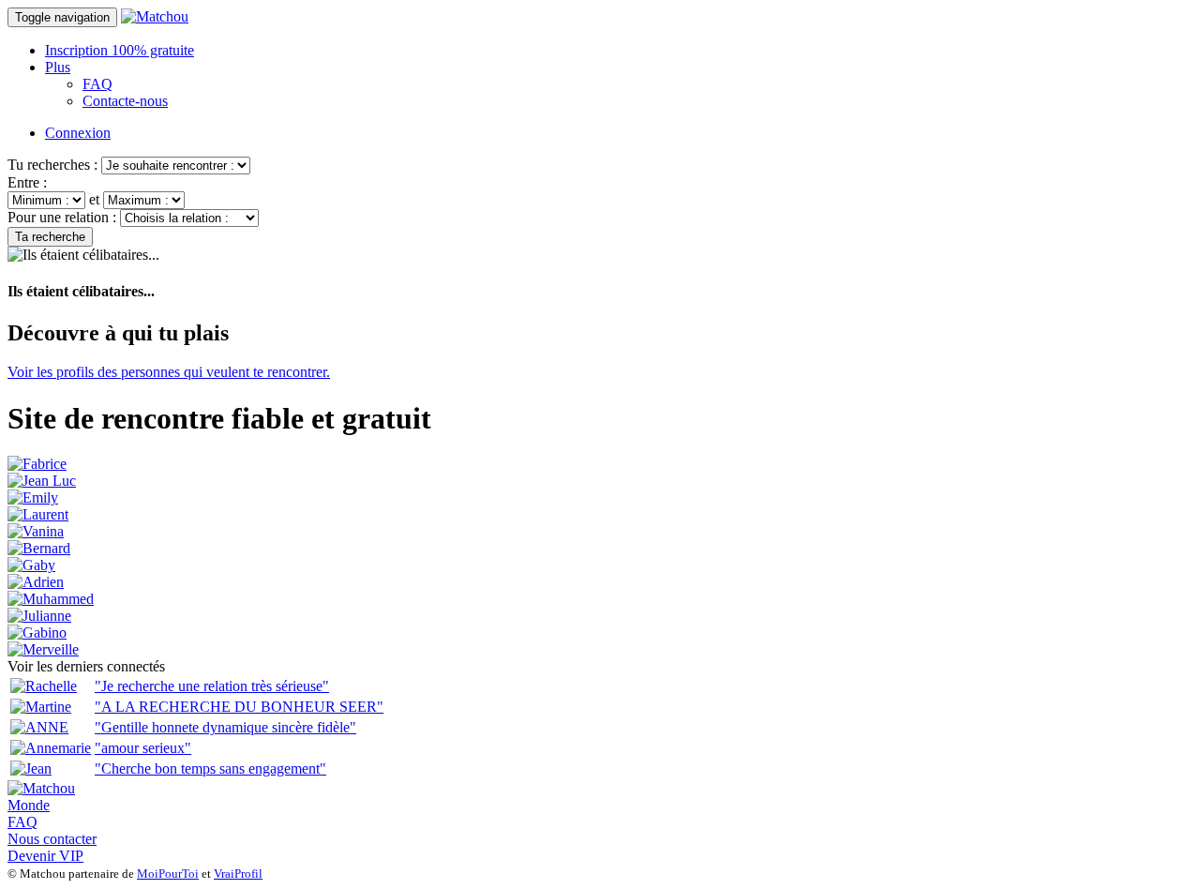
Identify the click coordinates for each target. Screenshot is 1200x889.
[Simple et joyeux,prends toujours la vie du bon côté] (37, 632)
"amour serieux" (143, 748)
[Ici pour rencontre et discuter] (31, 565)
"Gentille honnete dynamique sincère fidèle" (225, 727)
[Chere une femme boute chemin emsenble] (37, 464)
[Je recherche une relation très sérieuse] (43, 686)
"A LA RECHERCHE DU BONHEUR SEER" (239, 707)
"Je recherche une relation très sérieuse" (212, 686)
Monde (29, 805)
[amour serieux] (50, 748)
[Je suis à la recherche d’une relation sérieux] (39, 616)
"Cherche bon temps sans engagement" (210, 768)
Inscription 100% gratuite (119, 50)
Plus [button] (57, 67)
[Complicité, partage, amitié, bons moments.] (39, 548)
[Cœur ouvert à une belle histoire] (43, 649)
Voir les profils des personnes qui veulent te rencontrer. (169, 372)
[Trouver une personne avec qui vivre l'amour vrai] (51, 599)
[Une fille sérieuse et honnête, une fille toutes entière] (33, 497)
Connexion (78, 133)
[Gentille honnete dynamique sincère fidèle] (39, 727)
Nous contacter (52, 839)
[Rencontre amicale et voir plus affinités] (38, 514)
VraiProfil (238, 873)
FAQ (97, 84)
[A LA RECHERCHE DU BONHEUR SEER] (40, 707)
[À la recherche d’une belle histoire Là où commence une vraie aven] (36, 531)
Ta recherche (50, 237)
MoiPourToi (168, 873)
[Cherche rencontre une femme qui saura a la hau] (36, 582)
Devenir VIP (45, 856)
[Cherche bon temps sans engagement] (31, 768)
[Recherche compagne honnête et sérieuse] (42, 481)
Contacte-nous (125, 101)
